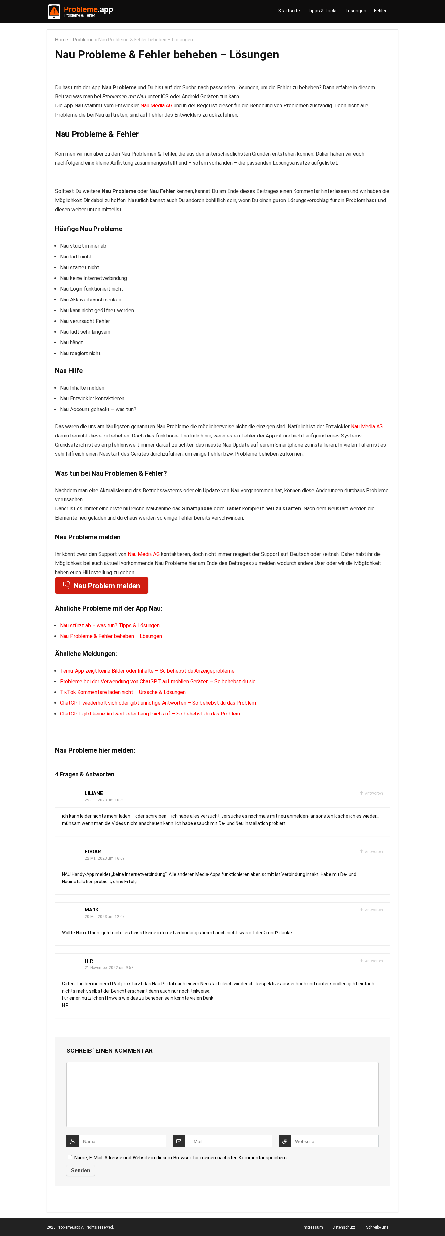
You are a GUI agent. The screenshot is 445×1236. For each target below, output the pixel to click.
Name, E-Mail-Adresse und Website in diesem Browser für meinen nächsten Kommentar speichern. (181, 1157)
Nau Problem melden (107, 586)
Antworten (373, 793)
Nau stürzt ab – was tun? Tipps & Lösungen (110, 625)
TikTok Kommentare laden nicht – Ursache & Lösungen (123, 692)
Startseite (289, 10)
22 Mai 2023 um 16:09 (105, 858)
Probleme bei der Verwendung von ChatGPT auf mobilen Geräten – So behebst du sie (158, 681)
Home (61, 40)
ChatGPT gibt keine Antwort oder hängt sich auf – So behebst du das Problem (150, 714)
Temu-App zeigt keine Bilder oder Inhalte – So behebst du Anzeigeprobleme (147, 671)
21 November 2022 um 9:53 (109, 967)
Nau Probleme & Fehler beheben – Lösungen (111, 636)
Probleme (83, 40)
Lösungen (356, 10)
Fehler (380, 10)
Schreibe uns (377, 1227)
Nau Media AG (156, 106)
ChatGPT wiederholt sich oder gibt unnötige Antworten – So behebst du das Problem (158, 703)
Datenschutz (344, 1227)
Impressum (313, 1227)
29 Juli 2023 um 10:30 (105, 800)
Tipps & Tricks (323, 10)
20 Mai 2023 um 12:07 (105, 916)
